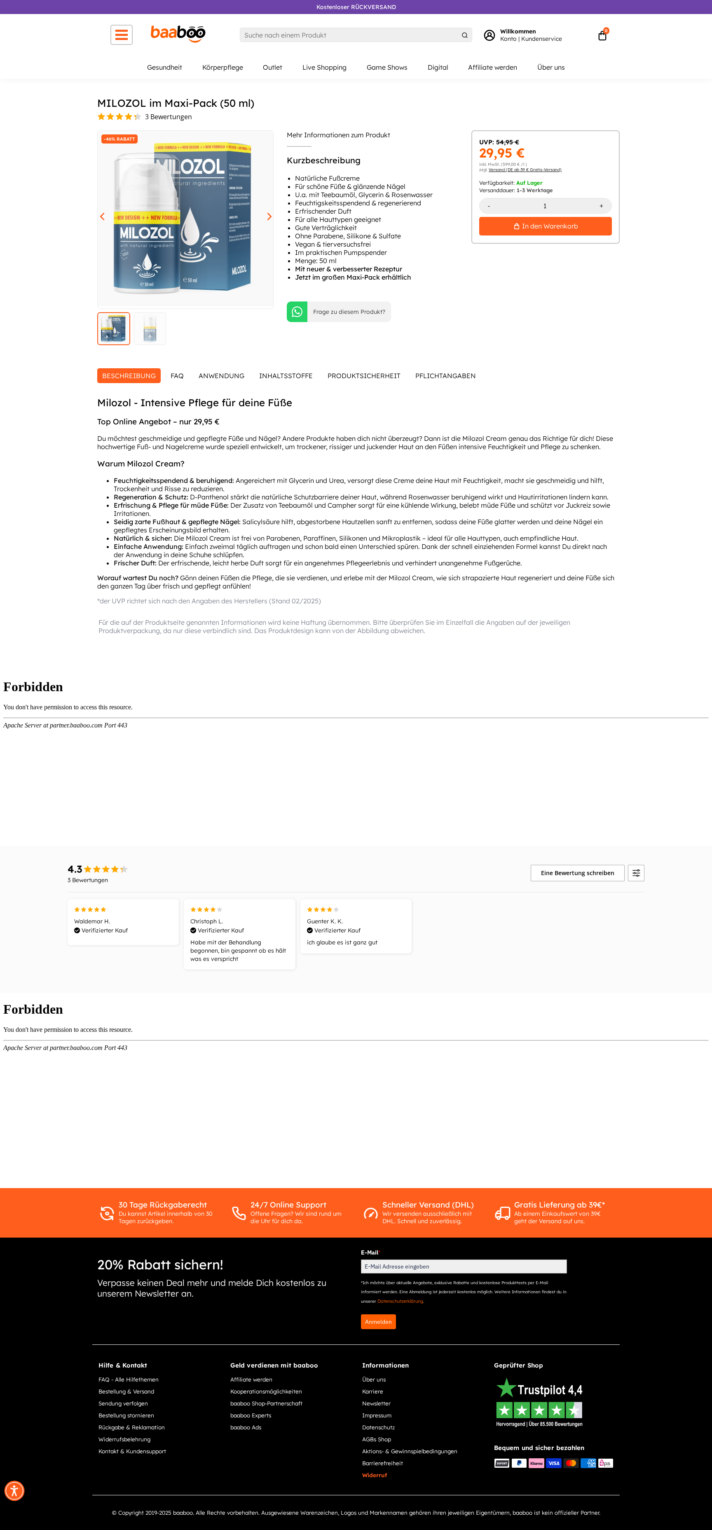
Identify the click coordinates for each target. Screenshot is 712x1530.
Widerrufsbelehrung (124, 1439)
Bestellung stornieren (126, 1415)
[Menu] (121, 35)
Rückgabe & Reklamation (131, 1427)
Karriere (372, 1391)
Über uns (551, 67)
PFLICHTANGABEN (445, 376)
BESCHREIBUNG (129, 376)
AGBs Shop (376, 1439)
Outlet (272, 67)
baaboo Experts (250, 1415)
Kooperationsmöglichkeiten (266, 1391)
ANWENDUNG (221, 376)
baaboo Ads (245, 1427)
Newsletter (376, 1403)
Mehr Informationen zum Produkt (338, 135)
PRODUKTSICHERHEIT (364, 376)
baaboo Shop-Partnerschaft (266, 1403)
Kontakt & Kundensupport (132, 1451)
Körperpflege (222, 67)
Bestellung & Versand (126, 1391)
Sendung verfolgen (123, 1403)
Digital (438, 67)
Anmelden (378, 1321)
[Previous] (99, 215)
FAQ (177, 376)
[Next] (266, 215)
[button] (14, 1491)
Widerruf (374, 1474)
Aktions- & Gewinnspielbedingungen (409, 1451)
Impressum (376, 1415)
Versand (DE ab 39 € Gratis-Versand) (525, 169)
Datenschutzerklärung (400, 1301)
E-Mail (370, 1252)
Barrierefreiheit (382, 1462)
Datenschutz (378, 1427)
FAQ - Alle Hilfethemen (128, 1379)
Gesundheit (164, 67)
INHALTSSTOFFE (286, 376)
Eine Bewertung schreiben (577, 873)
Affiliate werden (492, 67)
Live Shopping (324, 67)
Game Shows (387, 67)
